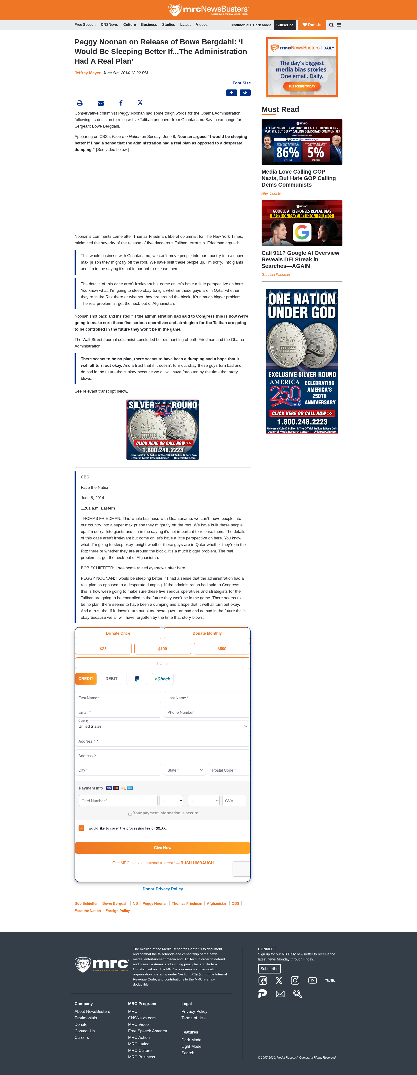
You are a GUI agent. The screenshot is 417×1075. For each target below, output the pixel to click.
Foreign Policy (117, 911)
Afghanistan (217, 903)
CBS (235, 903)
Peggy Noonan (155, 903)
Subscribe (284, 25)
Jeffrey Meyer (88, 73)
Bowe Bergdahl (115, 903)
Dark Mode (262, 25)
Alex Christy (271, 193)
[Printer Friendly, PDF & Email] (100, 104)
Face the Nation (88, 911)
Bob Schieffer (86, 903)
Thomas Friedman (187, 903)
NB (135, 903)
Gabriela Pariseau (276, 274)
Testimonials (240, 25)
